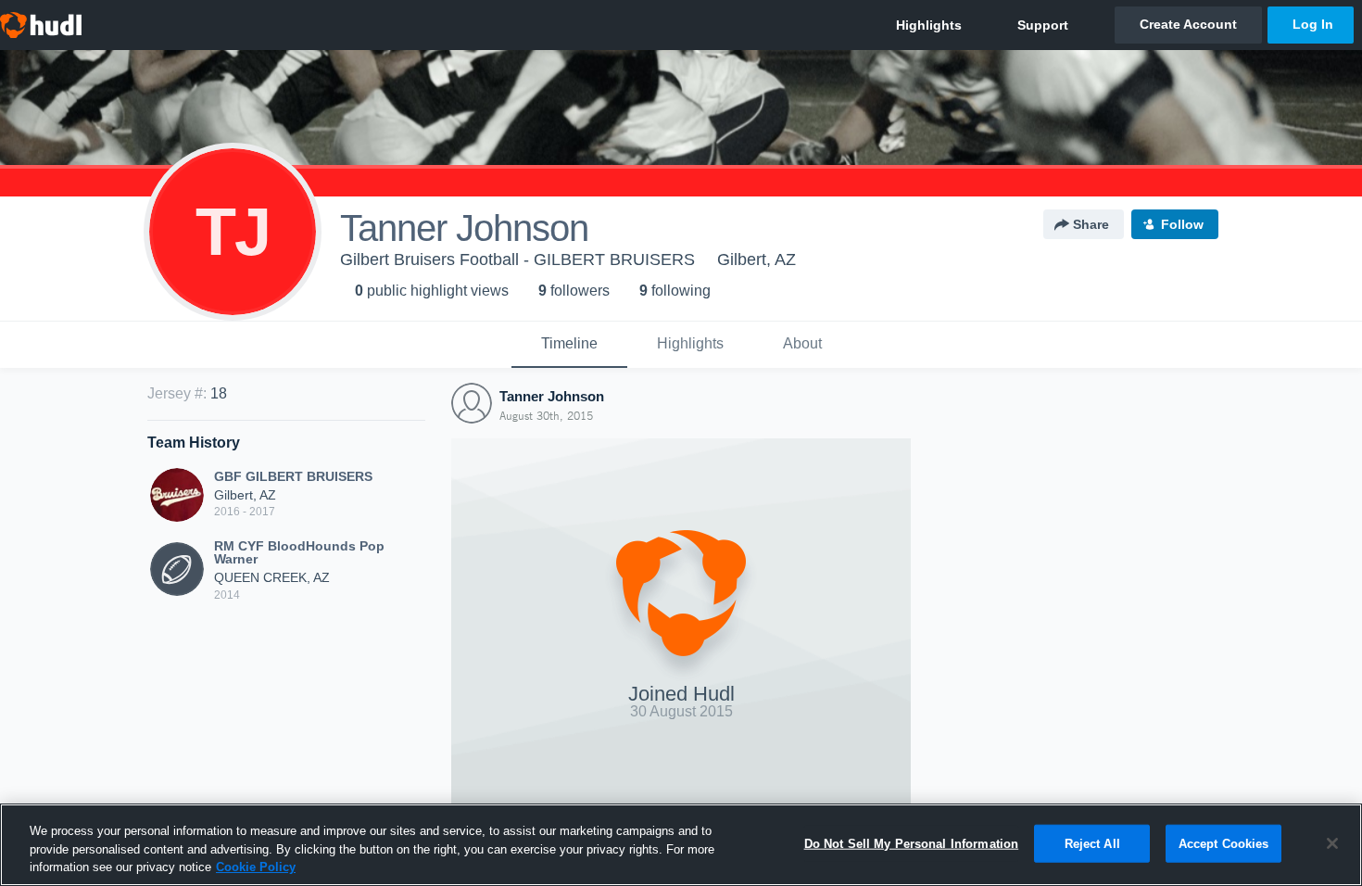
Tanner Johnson (551, 396)
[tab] (569, 345)
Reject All (1092, 843)
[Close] (1332, 843)
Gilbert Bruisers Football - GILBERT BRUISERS (517, 259)
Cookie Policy (256, 867)
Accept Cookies (1224, 843)
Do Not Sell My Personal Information (911, 843)
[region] (681, 845)
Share (1091, 224)
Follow (1182, 224)
